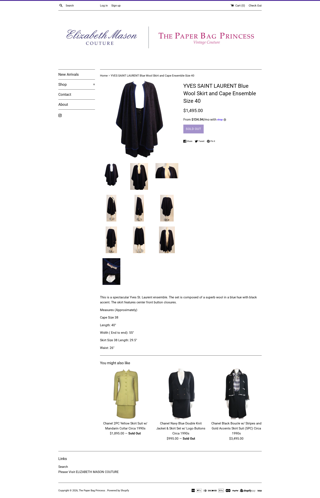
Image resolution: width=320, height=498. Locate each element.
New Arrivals (68, 74)
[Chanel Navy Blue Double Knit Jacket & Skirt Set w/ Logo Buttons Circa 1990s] (181, 394)
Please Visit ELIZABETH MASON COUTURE (88, 472)
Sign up (116, 5)
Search (63, 467)
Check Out (255, 5)
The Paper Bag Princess (92, 490)
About (63, 104)
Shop (76, 84)
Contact (64, 94)
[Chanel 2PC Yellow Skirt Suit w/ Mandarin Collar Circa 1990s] (125, 394)
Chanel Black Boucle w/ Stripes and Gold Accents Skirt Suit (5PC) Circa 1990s (236, 428)
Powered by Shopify (118, 490)
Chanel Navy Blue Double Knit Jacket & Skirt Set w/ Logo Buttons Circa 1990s (180, 428)
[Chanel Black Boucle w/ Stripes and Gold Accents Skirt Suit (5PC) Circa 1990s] (236, 394)
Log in (104, 5)
